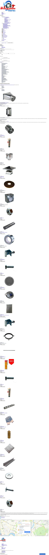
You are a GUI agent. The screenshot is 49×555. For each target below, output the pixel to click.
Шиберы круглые (6, 21)
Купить (1, 105)
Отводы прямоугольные (4, 70)
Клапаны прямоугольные (4, 72)
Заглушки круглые (6, 20)
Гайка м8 (1, 218)
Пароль (1, 49)
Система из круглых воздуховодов (5, 63)
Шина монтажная (1, 468)
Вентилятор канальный (2, 301)
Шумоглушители (3, 75)
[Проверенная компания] (2, 553)
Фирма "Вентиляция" (5, 57)
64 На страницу (3, 90)
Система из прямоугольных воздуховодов (5, 69)
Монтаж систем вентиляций (4, 544)
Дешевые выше (3, 87)
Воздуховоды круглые (6, 17)
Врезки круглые (3, 65)
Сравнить (3, 176)
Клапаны (2, 74)
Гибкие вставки (3, 77)
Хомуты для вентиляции (4, 81)
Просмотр (1, 134)
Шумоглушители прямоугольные (4, 73)
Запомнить (2, 51)
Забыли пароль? (3, 49)
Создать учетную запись (4, 547)
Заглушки (2, 82)
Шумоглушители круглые (4, 68)
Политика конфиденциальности (4, 545)
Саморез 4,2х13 (1, 496)
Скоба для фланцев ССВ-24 (2, 259)
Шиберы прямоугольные (5, 26)
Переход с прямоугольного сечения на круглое (4, 102)
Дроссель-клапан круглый (2, 135)
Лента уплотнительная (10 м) (2, 190)
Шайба (0, 482)
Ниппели (5, 18)
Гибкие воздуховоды (3, 64)
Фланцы (2, 80)
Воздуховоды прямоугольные (5, 23)
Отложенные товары (3, 47)
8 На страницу (3, 89)
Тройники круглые (3, 66)
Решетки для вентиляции (4, 78)
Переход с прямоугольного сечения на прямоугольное (5, 117)
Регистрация (2, 48)
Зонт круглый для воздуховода (4, 67)
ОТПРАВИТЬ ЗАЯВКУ (10, 42)
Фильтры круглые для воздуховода (8, 22)
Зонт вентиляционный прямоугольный (6, 25)
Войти (0, 48)
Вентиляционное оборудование (4, 79)
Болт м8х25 (1, 273)
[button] (42, 554)
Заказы (2, 46)
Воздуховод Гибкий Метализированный (3, 232)
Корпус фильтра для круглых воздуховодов (4, 204)
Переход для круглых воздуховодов (8, 19)
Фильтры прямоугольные (5, 27)
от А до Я (2, 86)
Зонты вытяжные (3, 76)
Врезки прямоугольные (5, 24)
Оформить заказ (1, 45)
